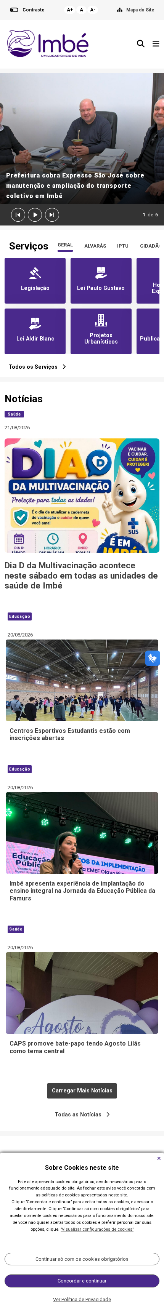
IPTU (123, 246)
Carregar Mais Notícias (82, 1090)
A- (92, 10)
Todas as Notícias (80, 1114)
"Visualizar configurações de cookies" (97, 1229)
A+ (70, 10)
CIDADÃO (151, 246)
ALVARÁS (95, 246)
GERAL (65, 245)
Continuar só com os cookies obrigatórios (82, 1259)
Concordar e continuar (82, 1281)
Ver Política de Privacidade (82, 1299)
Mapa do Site (140, 10)
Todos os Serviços (35, 367)
